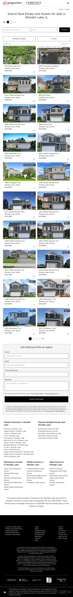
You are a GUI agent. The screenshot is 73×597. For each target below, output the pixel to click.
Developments (39, 534)
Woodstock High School (36, 482)
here (20, 409)
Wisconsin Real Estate (12, 534)
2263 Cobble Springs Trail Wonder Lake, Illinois (52, 223)
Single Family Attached (18, 454)
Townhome (14, 438)
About (37, 529)
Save (54, 39)
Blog (36, 540)
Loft (11, 436)
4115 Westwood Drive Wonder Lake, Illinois (19, 47)
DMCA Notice (62, 538)
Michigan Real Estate (12, 532)
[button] (70, 592)
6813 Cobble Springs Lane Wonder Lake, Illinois (18, 252)
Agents (60, 529)
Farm (12, 449)
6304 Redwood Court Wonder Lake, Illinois (19, 134)
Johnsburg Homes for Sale (48, 438)
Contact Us (62, 532)
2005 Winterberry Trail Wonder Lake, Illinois (51, 281)
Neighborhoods (40, 532)
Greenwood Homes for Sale (48, 429)
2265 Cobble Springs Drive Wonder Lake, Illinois (18, 106)
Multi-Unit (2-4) (16, 440)
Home (37, 527)
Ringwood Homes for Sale (48, 431)
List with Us (62, 530)
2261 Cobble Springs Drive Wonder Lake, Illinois (52, 194)
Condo (12, 433)
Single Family (15, 431)
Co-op (12, 447)
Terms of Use (62, 536)
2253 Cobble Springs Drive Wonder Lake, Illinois (52, 252)
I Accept (63, 592)
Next (42, 339)
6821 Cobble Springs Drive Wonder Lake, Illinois (52, 135)
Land (12, 456)
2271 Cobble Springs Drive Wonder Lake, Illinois (18, 194)
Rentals (13, 429)
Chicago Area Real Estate (13, 529)
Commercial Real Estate (13, 527)
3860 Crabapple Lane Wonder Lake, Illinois (19, 163)
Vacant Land (14, 443)
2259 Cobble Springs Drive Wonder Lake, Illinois (18, 223)
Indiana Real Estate (11, 530)
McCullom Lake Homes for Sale (49, 433)
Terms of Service (51, 393)
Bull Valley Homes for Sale (47, 436)
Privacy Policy (39, 393)
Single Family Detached (19, 452)
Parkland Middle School (35, 469)
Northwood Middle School (36, 476)
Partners (37, 538)
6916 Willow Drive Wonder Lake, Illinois (52, 105)
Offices (60, 527)
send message (36, 399)
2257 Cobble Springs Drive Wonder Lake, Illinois (52, 165)
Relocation (38, 536)
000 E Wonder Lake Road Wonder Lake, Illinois (52, 48)
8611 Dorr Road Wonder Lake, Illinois (51, 76)
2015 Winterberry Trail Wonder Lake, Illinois (53, 309)
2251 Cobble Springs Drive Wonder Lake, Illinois (18, 77)
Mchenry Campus (55, 469)
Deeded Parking (16, 445)
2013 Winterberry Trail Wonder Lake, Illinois (19, 309)
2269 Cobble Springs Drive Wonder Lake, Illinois (18, 281)
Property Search (40, 530)
